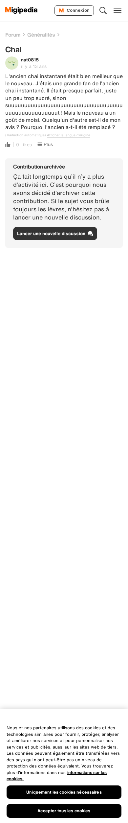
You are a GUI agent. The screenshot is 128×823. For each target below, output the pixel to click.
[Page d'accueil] (21, 10)
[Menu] (117, 10)
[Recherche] (103, 10)
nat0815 (30, 59)
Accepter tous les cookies (63, 811)
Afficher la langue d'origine (68, 135)
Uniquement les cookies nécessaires (63, 792)
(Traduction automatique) (25, 135)
